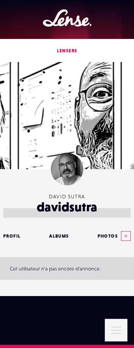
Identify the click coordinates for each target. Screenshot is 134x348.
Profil (11, 236)
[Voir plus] (124, 236)
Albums (59, 236)
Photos (108, 236)
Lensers (67, 50)
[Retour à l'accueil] (67, 18)
